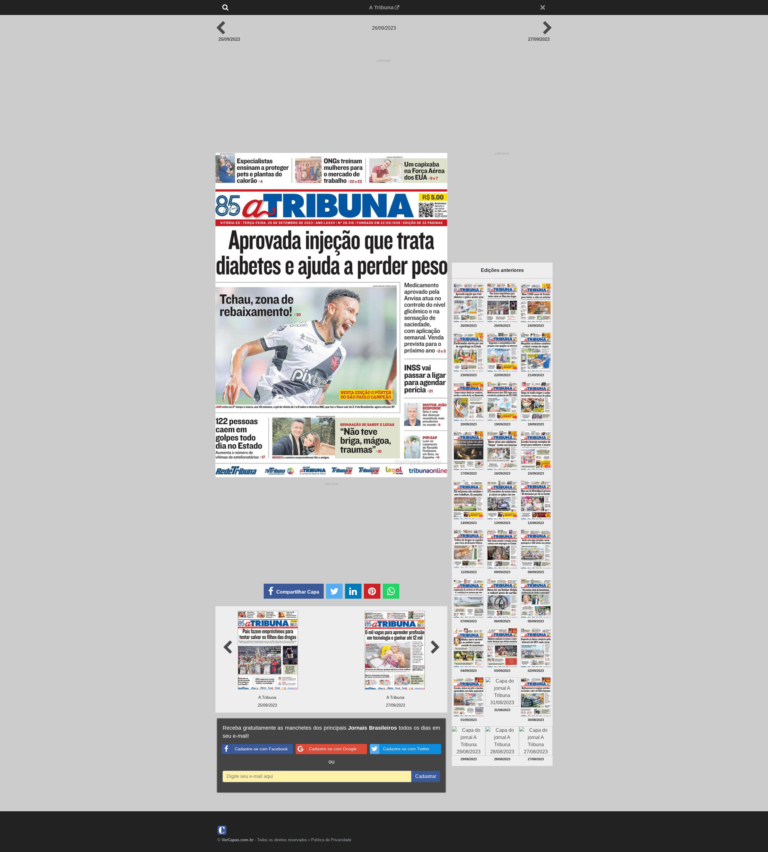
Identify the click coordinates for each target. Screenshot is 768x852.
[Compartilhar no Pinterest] (372, 591)
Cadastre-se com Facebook (261, 748)
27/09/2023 (539, 39)
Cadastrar (425, 776)
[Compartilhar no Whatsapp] (391, 591)
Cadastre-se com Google (333, 748)
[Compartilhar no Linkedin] (353, 591)
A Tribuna (381, 7)
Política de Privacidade (331, 840)
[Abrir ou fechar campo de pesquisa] (245, 7)
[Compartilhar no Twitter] (334, 591)
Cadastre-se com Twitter (406, 748)
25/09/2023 (229, 39)
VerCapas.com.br (238, 840)
